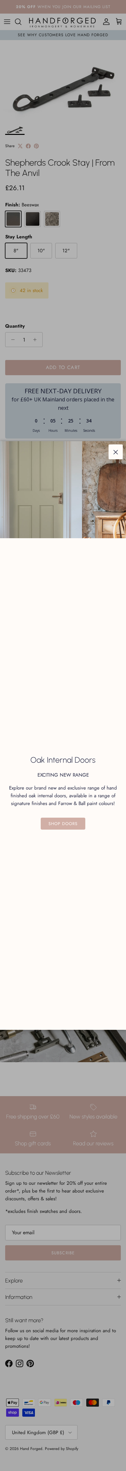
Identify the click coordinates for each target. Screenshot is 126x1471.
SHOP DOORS (63, 824)
